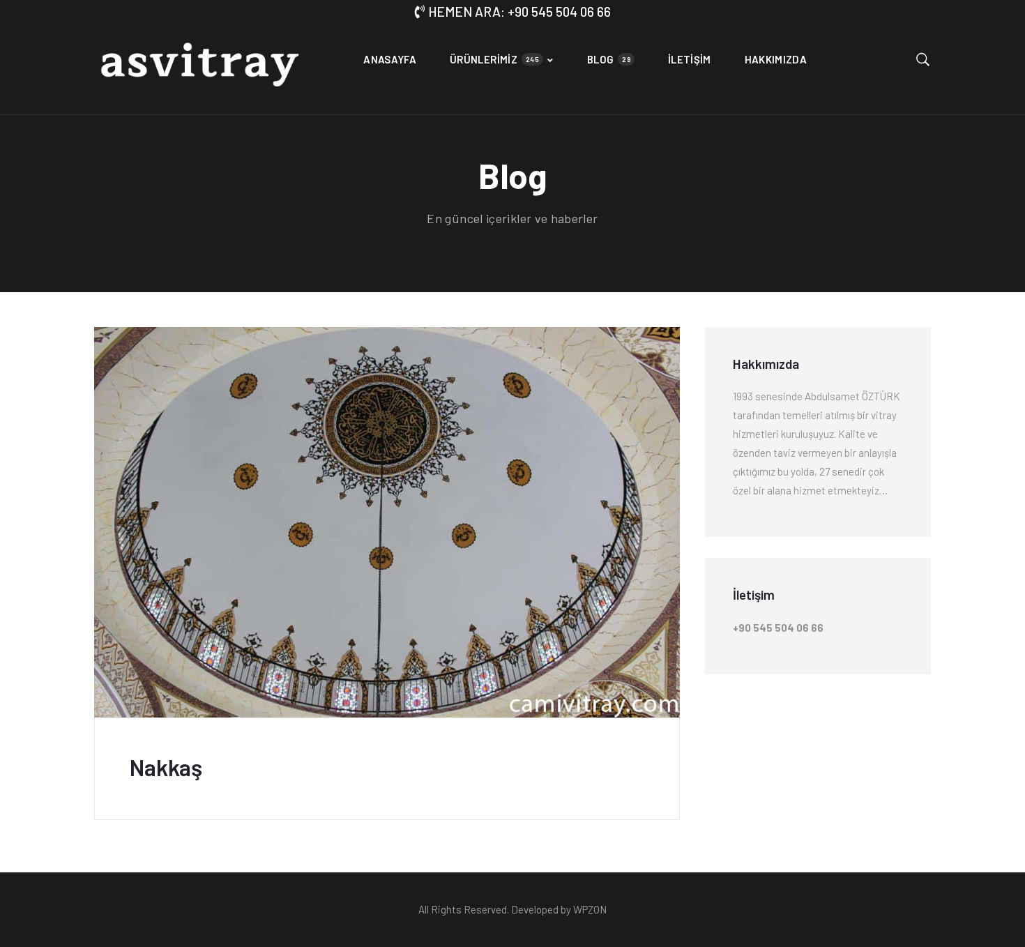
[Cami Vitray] (199, 69)
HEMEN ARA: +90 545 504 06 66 (519, 11)
